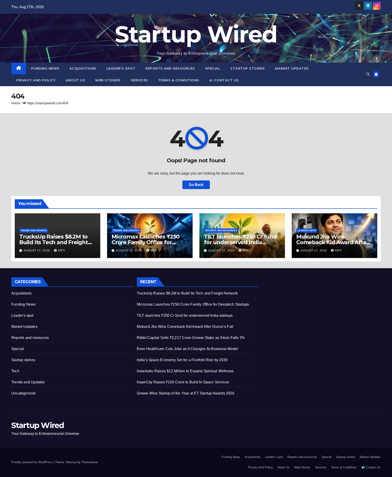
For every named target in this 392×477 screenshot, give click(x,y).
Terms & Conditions (178, 80)
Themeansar (89, 462)
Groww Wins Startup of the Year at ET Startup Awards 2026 (185, 393)
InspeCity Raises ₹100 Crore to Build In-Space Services (183, 382)
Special (212, 68)
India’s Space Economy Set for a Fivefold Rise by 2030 (182, 360)
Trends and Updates (34, 230)
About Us (75, 80)
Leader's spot (307, 230)
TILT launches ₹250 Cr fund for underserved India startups (240, 242)
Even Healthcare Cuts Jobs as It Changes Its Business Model (187, 349)
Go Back (196, 185)
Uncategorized (23, 393)
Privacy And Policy (36, 80)
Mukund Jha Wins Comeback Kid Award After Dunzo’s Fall (332, 242)
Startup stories (247, 68)
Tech (15, 371)
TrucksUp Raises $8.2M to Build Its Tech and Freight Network (53, 242)
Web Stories (108, 80)
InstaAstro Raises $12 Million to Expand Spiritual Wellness (185, 371)
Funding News (45, 68)
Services (139, 80)
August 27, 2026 (37, 250)
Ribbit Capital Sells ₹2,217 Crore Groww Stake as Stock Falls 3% (191, 338)
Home (15, 103)
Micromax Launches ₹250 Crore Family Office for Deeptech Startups (145, 242)
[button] (368, 74)
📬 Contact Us (224, 80)
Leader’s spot (121, 68)
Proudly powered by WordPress (32, 462)
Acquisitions (82, 68)
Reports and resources (170, 68)
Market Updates (292, 68)
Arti (61, 250)
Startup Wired (196, 34)
